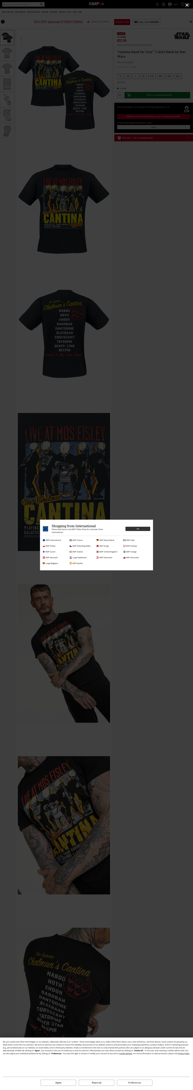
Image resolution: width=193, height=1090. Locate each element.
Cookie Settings (125, 1053)
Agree (58, 1083)
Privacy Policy (183, 1053)
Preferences (134, 1082)
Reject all (96, 1083)
